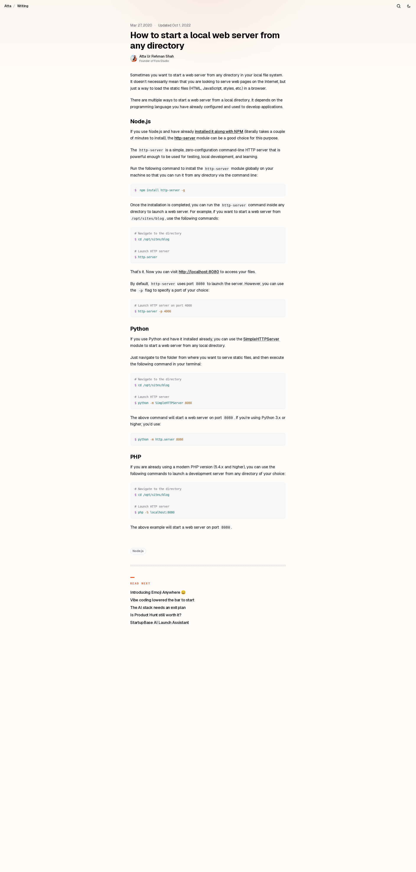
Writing (22, 6)
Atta (7, 6)
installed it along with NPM (219, 131)
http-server (184, 137)
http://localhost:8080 (199, 271)
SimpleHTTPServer (261, 338)
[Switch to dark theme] (408, 6)
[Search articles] (398, 6)
